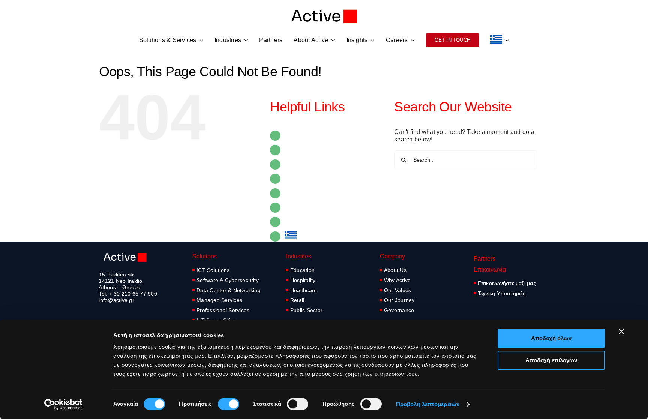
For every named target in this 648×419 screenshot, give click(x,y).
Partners (296, 164)
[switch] (228, 404)
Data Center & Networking (228, 290)
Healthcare (303, 290)
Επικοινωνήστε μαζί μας (507, 283)
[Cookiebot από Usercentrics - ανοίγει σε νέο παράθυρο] (63, 404)
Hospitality (303, 280)
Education (302, 270)
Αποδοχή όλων (551, 338)
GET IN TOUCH (307, 222)
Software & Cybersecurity (227, 280)
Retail (297, 300)
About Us (395, 270)
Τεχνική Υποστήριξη (502, 293)
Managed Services (219, 300)
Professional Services (222, 310)
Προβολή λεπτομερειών (427, 404)
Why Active (397, 280)
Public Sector (306, 310)
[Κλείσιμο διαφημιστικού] (621, 331)
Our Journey (399, 300)
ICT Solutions (213, 270)
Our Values (397, 290)
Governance (399, 310)
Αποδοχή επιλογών (551, 360)
